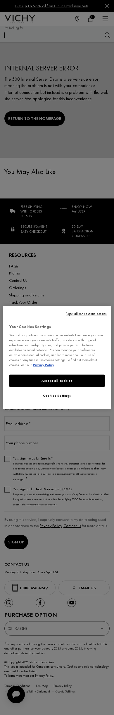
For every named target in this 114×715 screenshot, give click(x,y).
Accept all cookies (57, 381)
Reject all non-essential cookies (86, 314)
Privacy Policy (43, 365)
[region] (57, 357)
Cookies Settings (57, 395)
